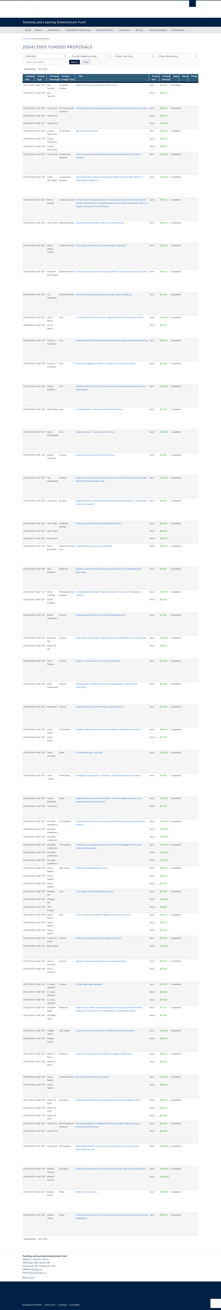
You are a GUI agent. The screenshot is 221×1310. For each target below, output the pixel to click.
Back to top (29, 1277)
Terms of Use (50, 1305)
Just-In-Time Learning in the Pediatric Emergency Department (104, 1054)
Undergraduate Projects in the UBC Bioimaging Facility (100, 615)
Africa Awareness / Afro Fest (89, 752)
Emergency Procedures (32, 1305)
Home (28, 30)
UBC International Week (87, 131)
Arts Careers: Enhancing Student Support (94, 891)
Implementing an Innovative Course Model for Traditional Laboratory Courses (111, 271)
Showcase (124, 30)
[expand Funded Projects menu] (115, 30)
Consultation (177, 30)
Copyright (62, 1305)
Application (54, 30)
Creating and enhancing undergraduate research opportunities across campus (112, 108)
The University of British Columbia (29, 9)
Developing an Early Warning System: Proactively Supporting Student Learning (111, 340)
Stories (139, 30)
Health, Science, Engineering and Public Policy (97, 85)
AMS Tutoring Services (86, 1192)
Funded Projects (104, 30)
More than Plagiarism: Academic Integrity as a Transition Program (106, 363)
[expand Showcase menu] (132, 30)
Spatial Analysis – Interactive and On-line (95, 432)
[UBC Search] (192, 3)
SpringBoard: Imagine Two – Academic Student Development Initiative (108, 775)
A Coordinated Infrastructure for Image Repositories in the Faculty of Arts (109, 317)
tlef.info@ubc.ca (37, 1272)
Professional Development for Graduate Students (98, 523)
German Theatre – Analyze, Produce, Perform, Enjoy (99, 409)
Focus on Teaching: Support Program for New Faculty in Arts (103, 915)
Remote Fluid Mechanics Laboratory (92, 1077)
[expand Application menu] (62, 30)
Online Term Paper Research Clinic (91, 868)
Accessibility (74, 1305)
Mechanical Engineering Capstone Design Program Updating (103, 294)
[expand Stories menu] (145, 30)
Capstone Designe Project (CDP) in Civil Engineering (100, 223)
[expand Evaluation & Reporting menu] (92, 30)
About (38, 30)
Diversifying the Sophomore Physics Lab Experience (99, 707)
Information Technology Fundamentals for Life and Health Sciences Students (111, 638)
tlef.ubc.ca (37, 1269)
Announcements (158, 30)
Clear (86, 62)
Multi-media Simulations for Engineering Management (101, 245)
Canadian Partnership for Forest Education (95, 455)
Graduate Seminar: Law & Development (94, 546)
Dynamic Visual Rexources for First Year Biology (98, 661)
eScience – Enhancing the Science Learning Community (101, 961)
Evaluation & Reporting (78, 30)
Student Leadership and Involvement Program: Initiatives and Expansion (109, 729)
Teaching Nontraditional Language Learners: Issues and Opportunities (108, 1100)
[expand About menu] (44, 30)
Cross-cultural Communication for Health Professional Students (105, 1031)
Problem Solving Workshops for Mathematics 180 (98, 938)
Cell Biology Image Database (89, 984)
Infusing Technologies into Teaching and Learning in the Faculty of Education (111, 1169)
